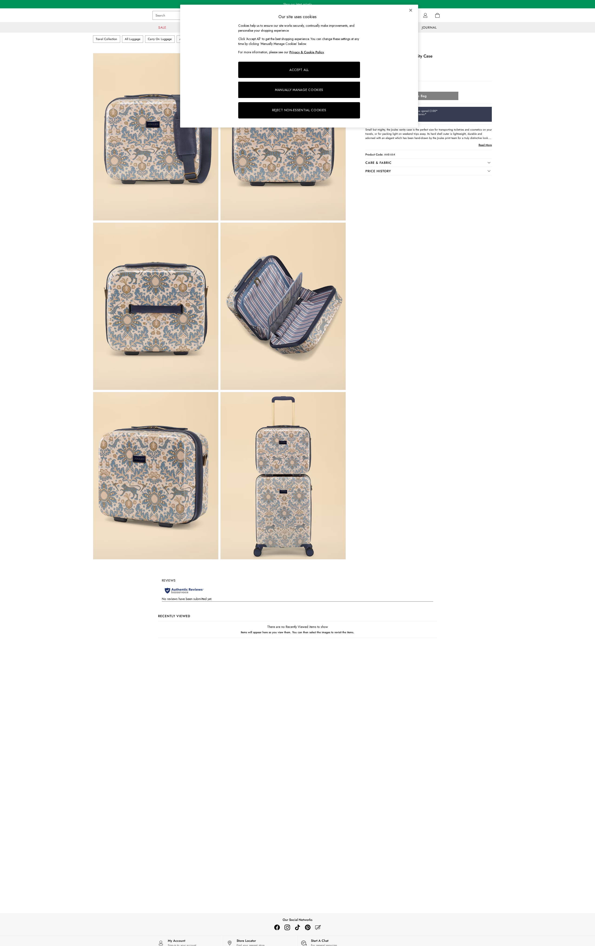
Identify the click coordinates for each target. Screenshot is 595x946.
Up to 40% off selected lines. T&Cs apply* (297, 4)
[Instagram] (287, 927)
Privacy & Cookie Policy (306, 52)
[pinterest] (308, 927)
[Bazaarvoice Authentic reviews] (184, 590)
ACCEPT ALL (299, 69)
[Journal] (318, 927)
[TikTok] (297, 927)
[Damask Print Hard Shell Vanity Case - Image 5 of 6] (155, 475)
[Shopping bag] (437, 15)
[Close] (411, 10)
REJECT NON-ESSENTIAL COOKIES (299, 110)
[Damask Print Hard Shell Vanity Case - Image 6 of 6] (283, 475)
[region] (299, 66)
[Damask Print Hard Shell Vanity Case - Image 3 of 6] (155, 306)
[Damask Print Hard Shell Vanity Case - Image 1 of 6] (155, 136)
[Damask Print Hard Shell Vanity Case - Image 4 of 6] (283, 306)
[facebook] (277, 927)
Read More (485, 145)
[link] (425, 15)
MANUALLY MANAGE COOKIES (299, 90)
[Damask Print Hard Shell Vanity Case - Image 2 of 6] (283, 136)
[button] (428, 162)
